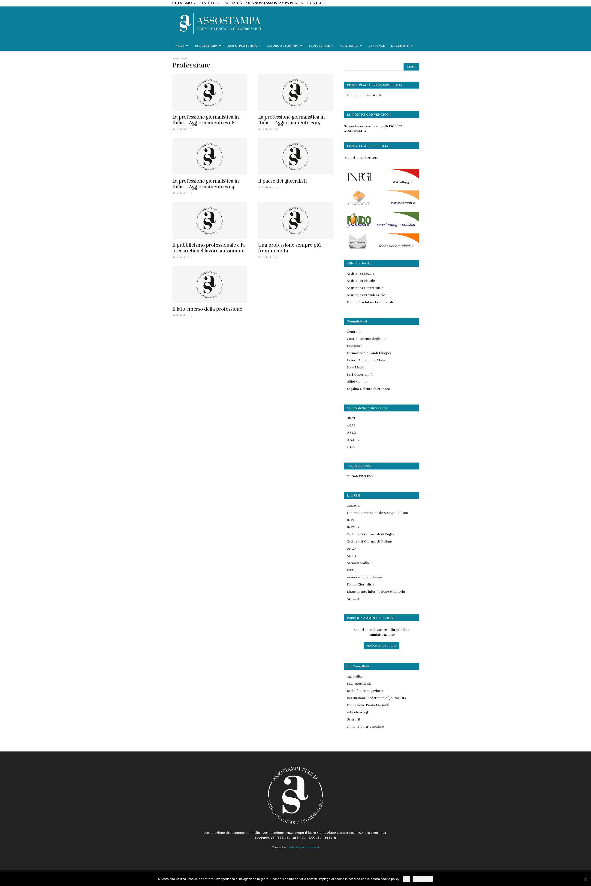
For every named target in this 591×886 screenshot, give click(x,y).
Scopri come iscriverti (364, 95)
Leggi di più (422, 879)
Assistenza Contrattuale (365, 288)
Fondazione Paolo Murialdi (368, 705)
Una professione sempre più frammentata (289, 248)
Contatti (316, 3)
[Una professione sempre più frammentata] (295, 220)
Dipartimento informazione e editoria (376, 592)
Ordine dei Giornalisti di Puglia (371, 534)
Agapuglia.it (356, 676)
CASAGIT (354, 506)
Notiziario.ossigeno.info (365, 727)
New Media (356, 367)
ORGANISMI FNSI (360, 476)
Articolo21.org (357, 712)
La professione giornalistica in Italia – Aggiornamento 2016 (205, 120)
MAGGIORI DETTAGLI (381, 645)
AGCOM (353, 599)
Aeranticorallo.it (359, 563)
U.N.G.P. (353, 440)
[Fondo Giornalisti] (381, 227)
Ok (406, 879)
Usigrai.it (353, 719)
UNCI (351, 418)
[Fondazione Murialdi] (381, 249)
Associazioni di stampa (365, 577)
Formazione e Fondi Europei (369, 353)
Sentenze (377, 45)
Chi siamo (182, 3)
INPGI (351, 520)
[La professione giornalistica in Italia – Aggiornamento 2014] (209, 156)
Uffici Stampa (357, 382)
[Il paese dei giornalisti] (295, 156)
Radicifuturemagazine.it (365, 691)
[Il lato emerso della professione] (209, 284)
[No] (585, 879)
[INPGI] (381, 184)
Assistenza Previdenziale (366, 295)
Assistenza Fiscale (361, 281)
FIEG (350, 570)
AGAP (351, 425)
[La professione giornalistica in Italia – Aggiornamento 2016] (209, 92)
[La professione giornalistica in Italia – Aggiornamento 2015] (295, 92)
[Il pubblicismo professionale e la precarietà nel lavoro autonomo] (209, 220)
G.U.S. (351, 447)
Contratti (354, 332)
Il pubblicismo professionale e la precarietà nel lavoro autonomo (208, 248)
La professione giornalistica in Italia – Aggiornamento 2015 (291, 120)
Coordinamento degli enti (366, 339)
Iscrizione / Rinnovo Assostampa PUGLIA (263, 3)
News (179, 45)
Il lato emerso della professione (207, 309)
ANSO (351, 556)
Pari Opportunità (359, 375)
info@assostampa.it (304, 847)
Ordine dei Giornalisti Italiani (369, 541)
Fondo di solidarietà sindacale (370, 302)
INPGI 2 (353, 527)
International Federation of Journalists (376, 698)
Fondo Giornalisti (360, 584)
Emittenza (354, 346)
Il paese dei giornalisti (282, 181)
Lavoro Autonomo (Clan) (366, 360)
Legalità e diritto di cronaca (368, 389)
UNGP (351, 549)
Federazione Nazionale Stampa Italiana (377, 513)
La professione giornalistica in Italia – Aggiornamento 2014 (205, 184)
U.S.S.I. (351, 433)
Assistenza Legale (360, 274)
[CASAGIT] (381, 206)
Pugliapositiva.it (359, 684)
